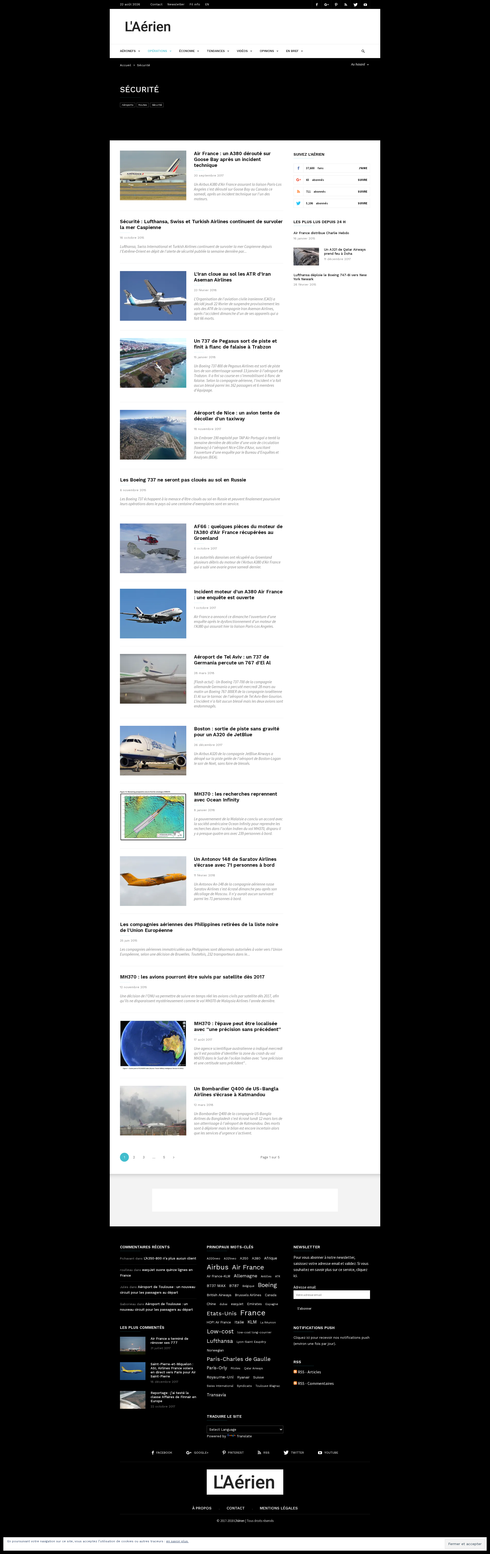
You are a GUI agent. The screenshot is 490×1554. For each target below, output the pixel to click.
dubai (223, 1304)
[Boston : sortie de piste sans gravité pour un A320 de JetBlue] (153, 750)
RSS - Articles (309, 1371)
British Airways (219, 1295)
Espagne (271, 1304)
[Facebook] (317, 4)
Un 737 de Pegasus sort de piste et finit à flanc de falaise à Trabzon (235, 344)
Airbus (217, 1267)
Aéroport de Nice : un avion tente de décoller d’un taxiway (237, 416)
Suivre (362, 180)
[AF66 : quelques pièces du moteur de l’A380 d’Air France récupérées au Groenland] (153, 548)
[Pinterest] (336, 4)
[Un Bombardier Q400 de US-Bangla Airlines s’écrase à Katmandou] (153, 1110)
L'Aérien (239, 1521)
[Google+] (326, 4)
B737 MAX (216, 1285)
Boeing (267, 1285)
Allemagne (245, 1275)
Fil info (195, 4)
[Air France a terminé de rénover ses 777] (132, 1346)
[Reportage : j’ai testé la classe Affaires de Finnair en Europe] (132, 1400)
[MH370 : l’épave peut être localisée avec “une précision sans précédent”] (153, 1045)
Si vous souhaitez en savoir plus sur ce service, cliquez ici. (331, 1269)
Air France (248, 1267)
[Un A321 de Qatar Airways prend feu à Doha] (306, 256)
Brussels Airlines (248, 1295)
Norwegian (215, 1350)
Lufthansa (220, 1341)
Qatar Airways (253, 1368)
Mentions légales (279, 1508)
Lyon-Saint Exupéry (251, 1342)
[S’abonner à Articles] (295, 1371)
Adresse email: (304, 1287)
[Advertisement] (277, 26)
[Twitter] (355, 4)
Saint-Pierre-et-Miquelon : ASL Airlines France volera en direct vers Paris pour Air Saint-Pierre (173, 1370)
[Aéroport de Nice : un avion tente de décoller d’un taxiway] (153, 435)
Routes (142, 104)
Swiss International (220, 1386)
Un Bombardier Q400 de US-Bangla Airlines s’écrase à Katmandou (236, 1091)
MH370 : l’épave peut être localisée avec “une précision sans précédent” (237, 1026)
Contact (156, 4)
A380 (256, 1258)
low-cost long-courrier (254, 1332)
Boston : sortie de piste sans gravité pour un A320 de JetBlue (236, 732)
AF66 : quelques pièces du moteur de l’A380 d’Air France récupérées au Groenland (238, 532)
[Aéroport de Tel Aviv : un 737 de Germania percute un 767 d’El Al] (153, 679)
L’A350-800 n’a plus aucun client (170, 1258)
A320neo (213, 1258)
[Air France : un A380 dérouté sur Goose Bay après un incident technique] (153, 175)
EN (207, 4)
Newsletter (176, 4)
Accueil (125, 65)
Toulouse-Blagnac (267, 1386)
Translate (244, 1436)
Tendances (216, 51)
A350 (244, 1258)
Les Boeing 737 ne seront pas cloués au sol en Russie (183, 480)
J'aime (363, 168)
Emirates (254, 1304)
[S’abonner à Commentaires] (295, 1383)
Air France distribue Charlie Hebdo (321, 233)
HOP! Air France (219, 1322)
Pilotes (235, 1368)
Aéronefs (128, 51)
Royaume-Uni (220, 1377)
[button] (363, 50)
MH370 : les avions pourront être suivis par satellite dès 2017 (192, 977)
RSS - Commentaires (316, 1383)
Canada (270, 1295)
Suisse (258, 1377)
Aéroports (127, 104)
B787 (234, 1285)
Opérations (157, 51)
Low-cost (220, 1331)
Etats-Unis (222, 1313)
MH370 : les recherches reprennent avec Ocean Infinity (235, 797)
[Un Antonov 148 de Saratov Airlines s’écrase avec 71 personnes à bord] (153, 881)
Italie (239, 1322)
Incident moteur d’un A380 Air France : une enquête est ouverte (238, 594)
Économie (187, 51)
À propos (202, 1508)
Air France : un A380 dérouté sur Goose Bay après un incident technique (232, 159)
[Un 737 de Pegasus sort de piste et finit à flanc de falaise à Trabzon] (153, 363)
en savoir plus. (177, 1541)
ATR (277, 1276)
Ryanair (243, 1377)
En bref (292, 51)
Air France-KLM (218, 1276)
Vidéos (242, 51)
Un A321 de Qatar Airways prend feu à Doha (345, 252)
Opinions (267, 51)
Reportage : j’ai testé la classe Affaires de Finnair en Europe (173, 1397)
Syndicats (244, 1386)
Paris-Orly (217, 1367)
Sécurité (157, 104)
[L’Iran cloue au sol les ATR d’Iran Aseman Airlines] (153, 296)
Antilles (266, 1276)
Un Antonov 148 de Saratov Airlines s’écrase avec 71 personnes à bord (235, 862)
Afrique (270, 1258)
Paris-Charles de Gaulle (239, 1359)
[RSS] (346, 4)
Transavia (216, 1394)
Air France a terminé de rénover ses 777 (169, 1341)
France (252, 1313)
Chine (211, 1304)
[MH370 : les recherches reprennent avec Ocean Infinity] (153, 816)
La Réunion (268, 1322)
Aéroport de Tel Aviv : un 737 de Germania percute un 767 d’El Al (232, 660)
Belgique (248, 1286)
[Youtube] (365, 4)
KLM (252, 1321)
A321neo (230, 1258)
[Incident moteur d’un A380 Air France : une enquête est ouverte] (153, 613)
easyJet (237, 1304)
